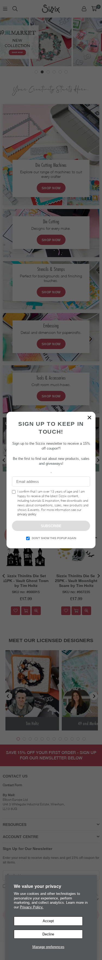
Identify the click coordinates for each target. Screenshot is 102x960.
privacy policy (26, 514)
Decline (48, 934)
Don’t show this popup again (54, 538)
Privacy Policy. (32, 907)
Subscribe (51, 526)
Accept (48, 921)
